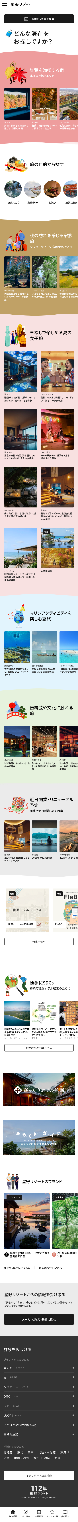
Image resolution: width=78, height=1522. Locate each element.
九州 (36, 1458)
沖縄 (47, 1458)
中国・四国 (21, 1458)
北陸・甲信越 (47, 1452)
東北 (20, 1452)
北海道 (8, 1452)
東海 (63, 1452)
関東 (30, 1452)
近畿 (6, 1458)
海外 (57, 1458)
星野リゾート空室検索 (39, 1475)
